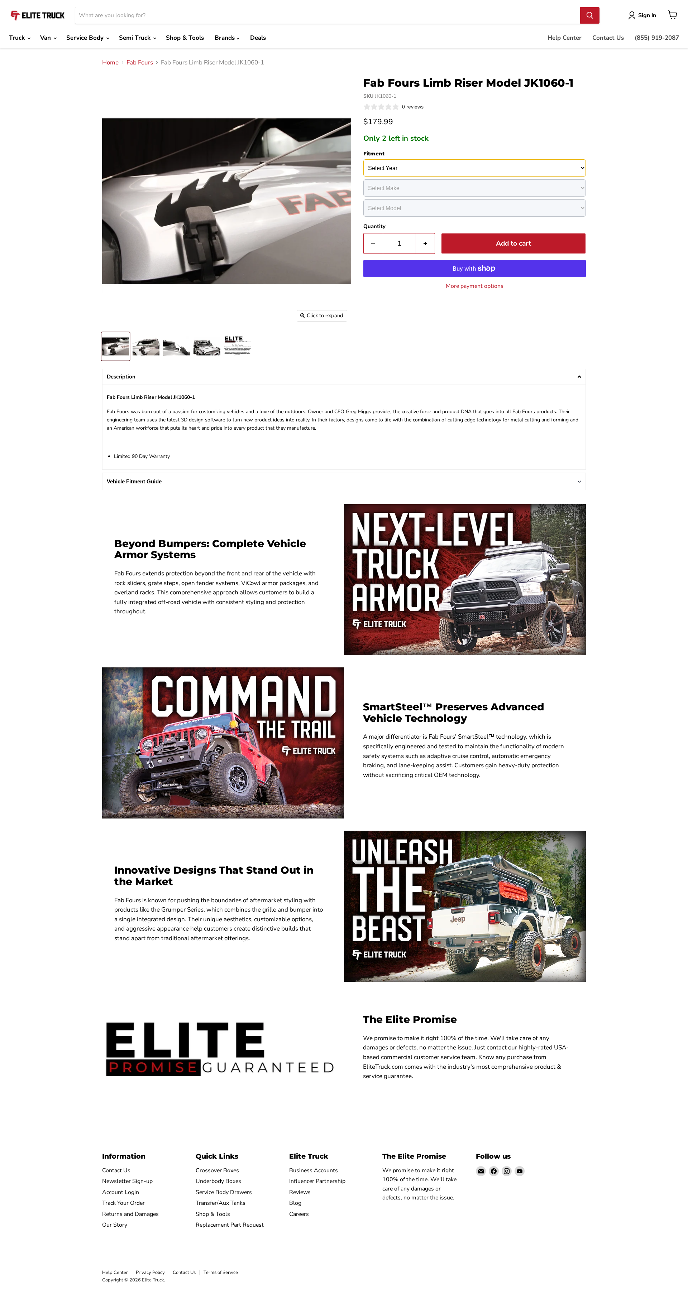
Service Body (85, 38)
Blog (295, 1203)
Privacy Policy (150, 1272)
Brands (225, 38)
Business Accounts (313, 1170)
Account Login (120, 1192)
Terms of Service (221, 1272)
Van (46, 38)
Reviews (300, 1192)
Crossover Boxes (217, 1170)
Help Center (565, 38)
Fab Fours (139, 62)
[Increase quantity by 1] (425, 243)
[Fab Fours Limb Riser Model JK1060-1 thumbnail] (115, 346)
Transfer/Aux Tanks (220, 1203)
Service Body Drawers (224, 1192)
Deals (258, 38)
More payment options (474, 286)
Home (110, 62)
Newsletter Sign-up (127, 1181)
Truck (18, 38)
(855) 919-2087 (657, 38)
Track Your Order (123, 1203)
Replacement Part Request (230, 1225)
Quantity (374, 226)
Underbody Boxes (218, 1181)
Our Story (114, 1225)
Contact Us (608, 38)
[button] (344, 377)
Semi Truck (135, 38)
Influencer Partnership (317, 1181)
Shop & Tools (185, 38)
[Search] (589, 15)
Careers (299, 1214)
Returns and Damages (130, 1214)
